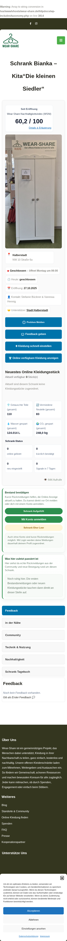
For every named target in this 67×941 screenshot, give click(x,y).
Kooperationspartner (13, 842)
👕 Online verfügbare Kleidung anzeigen (33, 358)
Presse (6, 836)
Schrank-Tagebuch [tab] (17, 671)
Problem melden (36, 322)
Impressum (45, 936)
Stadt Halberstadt (37, 310)
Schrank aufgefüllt (33, 511)
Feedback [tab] (11, 610)
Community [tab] (13, 635)
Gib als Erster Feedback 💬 (19, 697)
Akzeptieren (33, 910)
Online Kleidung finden (15, 817)
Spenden (7, 823)
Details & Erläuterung (40, 127)
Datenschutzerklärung (28, 936)
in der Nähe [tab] (13, 622)
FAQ (4, 829)
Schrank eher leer (34, 527)
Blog (4, 805)
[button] (62, 877)
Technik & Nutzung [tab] (18, 647)
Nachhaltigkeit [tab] (15, 659)
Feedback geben (35, 334)
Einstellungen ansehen (34, 928)
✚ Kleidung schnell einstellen (33, 346)
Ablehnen (34, 919)
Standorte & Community (15, 811)
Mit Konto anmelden (33, 519)
